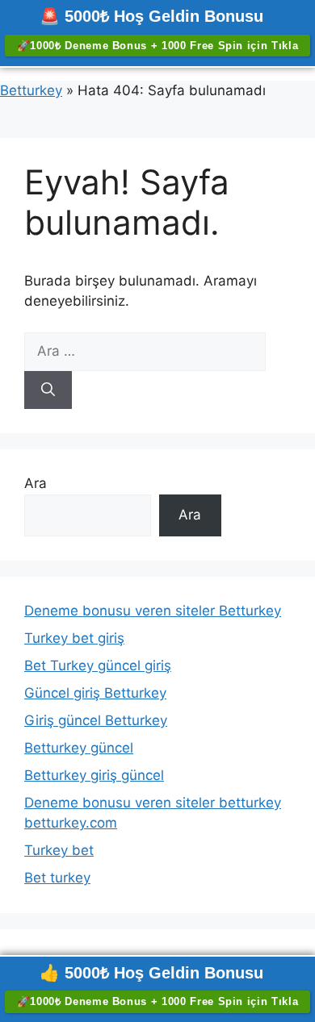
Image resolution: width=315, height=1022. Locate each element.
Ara (35, 483)
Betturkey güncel (78, 748)
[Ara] (48, 390)
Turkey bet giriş (74, 638)
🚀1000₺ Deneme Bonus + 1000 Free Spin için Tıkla (158, 46)
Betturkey (31, 90)
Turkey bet (59, 850)
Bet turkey (57, 878)
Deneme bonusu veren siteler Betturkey (152, 611)
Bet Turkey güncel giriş (97, 665)
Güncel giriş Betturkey (95, 693)
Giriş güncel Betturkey (95, 720)
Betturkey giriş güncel (94, 775)
